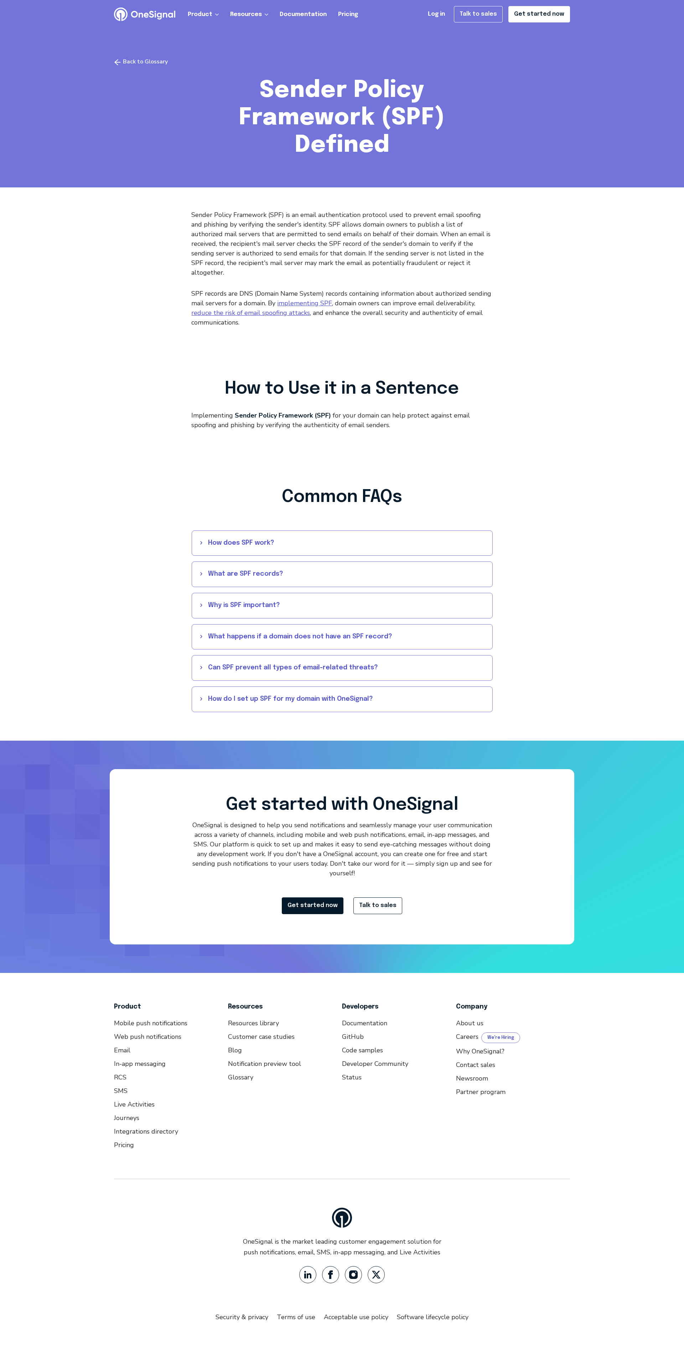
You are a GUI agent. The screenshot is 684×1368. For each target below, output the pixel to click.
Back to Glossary (144, 62)
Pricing (348, 14)
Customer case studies (261, 1037)
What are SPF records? (245, 574)
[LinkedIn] (307, 1274)
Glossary (240, 1077)
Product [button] (200, 14)
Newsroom (472, 1078)
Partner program (481, 1092)
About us (469, 1023)
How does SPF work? (241, 543)
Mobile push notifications (150, 1023)
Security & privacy (242, 1317)
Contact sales (475, 1065)
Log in (436, 14)
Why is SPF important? (244, 605)
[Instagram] (353, 1274)
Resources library (253, 1023)
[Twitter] (376, 1274)
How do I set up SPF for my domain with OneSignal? (290, 699)
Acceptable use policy (356, 1317)
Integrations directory (146, 1131)
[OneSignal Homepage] (144, 14)
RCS (120, 1077)
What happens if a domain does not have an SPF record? (300, 636)
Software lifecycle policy (432, 1317)
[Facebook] (330, 1274)
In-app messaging (140, 1064)
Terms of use (296, 1317)
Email (122, 1050)
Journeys (126, 1118)
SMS (121, 1091)
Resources (246, 14)
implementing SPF (304, 303)
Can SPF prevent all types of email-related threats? (293, 667)
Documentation (303, 14)
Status (352, 1077)
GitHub (353, 1037)
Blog (235, 1050)
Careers (467, 1036)
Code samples (362, 1050)
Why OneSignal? (480, 1051)
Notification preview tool (264, 1064)
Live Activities (134, 1104)
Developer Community (375, 1064)
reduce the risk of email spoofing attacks (250, 313)
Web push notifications (147, 1037)
